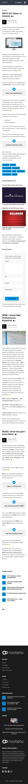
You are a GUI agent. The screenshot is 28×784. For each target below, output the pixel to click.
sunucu (15, 174)
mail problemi (7, 171)
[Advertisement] (14, 627)
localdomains (7, 168)
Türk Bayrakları (5, 684)
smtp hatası (21, 171)
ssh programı (7, 174)
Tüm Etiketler (5, 665)
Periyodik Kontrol (6, 687)
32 (17, 703)
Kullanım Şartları (6, 667)
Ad (6, 276)
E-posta (7, 283)
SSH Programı (17, 74)
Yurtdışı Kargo (5, 682)
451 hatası (6, 164)
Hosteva (19, 2)
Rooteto (4, 2)
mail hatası (16, 168)
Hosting (4, 10)
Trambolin (4, 679)
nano (14, 171)
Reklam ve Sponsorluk (7, 670)
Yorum (7, 261)
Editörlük (4, 662)
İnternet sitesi (8, 289)
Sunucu (4, 54)
